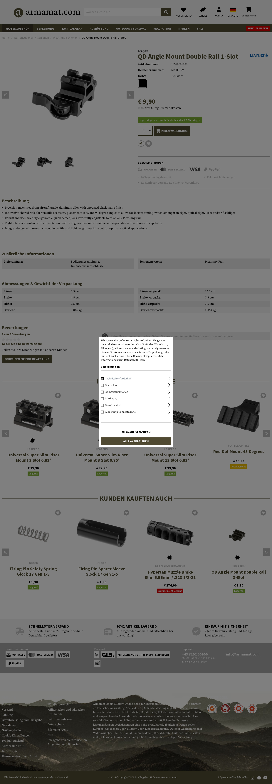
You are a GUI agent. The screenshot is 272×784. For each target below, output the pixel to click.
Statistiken (111, 385)
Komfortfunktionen (116, 392)
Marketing (111, 399)
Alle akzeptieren (136, 441)
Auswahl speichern (136, 432)
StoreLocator (112, 405)
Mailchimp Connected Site (120, 412)
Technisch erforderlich (118, 379)
